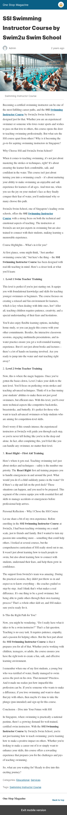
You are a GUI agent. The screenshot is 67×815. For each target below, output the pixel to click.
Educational (22, 779)
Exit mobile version (33, 810)
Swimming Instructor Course (25, 787)
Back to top (58, 800)
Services (35, 779)
